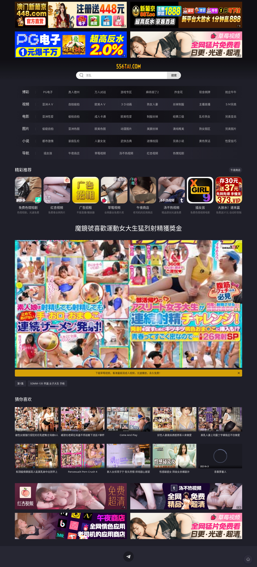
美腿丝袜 (152, 129)
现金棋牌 (204, 92)
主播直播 (204, 104)
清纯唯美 (178, 129)
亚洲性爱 (47, 116)
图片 (25, 128)
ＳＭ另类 (230, 104)
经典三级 (178, 116)
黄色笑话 (204, 141)
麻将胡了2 (152, 92)
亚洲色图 (74, 129)
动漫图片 (126, 129)
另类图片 (230, 129)
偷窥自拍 (47, 129)
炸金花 (178, 92)
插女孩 (48, 153)
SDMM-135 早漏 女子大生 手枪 (47, 383)
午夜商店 (74, 153)
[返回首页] (248, 559)
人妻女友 (100, 141)
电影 (25, 116)
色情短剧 (178, 153)
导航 (25, 153)
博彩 (25, 92)
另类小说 (178, 141)
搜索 (174, 75)
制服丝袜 (152, 116)
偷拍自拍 (74, 116)
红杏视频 (152, 153)
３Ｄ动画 (126, 104)
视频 (25, 104)
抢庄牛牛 (230, 92)
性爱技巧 (230, 141)
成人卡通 (100, 116)
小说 (25, 141)
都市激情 (47, 141)
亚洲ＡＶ (47, 104)
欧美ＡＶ (100, 104)
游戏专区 (126, 92)
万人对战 (100, 92)
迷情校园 (152, 141)
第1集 (20, 383)
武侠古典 (126, 141)
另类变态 (230, 116)
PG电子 (48, 92)
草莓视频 (100, 153)
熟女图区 (204, 129)
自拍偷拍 (74, 104)
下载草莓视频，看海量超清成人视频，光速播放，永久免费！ (128, 373)
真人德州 (74, 92)
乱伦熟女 (204, 116)
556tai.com (128, 66)
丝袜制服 (178, 104)
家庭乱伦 (74, 141)
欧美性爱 (126, 116)
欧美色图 (100, 129)
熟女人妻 (152, 104)
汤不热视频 (126, 153)
